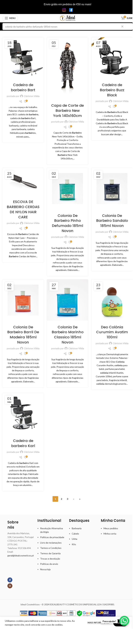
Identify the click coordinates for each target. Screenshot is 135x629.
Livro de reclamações (51, 542)
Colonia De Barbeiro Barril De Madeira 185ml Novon (23, 335)
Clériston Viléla (32, 96)
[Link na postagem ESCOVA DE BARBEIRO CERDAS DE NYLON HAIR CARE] (23, 181)
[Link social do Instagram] (9, 585)
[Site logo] (67, 17)
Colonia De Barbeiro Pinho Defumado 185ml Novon (67, 223)
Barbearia (76, 528)
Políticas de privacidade (52, 537)
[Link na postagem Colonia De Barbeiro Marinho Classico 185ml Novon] (67, 300)
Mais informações (99, 622)
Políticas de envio (49, 563)
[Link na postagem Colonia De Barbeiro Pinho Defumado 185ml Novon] (67, 188)
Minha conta (110, 533)
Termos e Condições (50, 548)
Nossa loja (45, 569)
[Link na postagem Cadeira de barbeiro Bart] (23, 57)
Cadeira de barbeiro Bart (23, 87)
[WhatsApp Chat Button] (124, 621)
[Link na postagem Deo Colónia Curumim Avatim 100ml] (112, 300)
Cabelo (75, 533)
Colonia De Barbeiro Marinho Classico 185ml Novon (67, 335)
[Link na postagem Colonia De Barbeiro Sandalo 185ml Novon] (112, 188)
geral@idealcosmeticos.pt (20, 555)
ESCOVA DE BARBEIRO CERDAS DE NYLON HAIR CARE (23, 209)
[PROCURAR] (129, 26)
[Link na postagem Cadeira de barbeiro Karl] (23, 413)
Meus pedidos (111, 528)
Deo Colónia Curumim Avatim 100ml (112, 332)
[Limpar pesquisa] (123, 26)
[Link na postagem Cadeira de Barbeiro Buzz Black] (112, 57)
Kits (74, 544)
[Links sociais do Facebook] (9, 579)
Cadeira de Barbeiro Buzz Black (112, 90)
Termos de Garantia (50, 553)
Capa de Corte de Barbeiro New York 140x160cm (67, 110)
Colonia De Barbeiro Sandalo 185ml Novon (112, 220)
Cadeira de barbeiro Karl (23, 443)
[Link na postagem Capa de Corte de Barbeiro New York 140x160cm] (67, 68)
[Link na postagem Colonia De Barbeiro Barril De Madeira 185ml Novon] (23, 300)
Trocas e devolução (50, 558)
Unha (74, 538)
